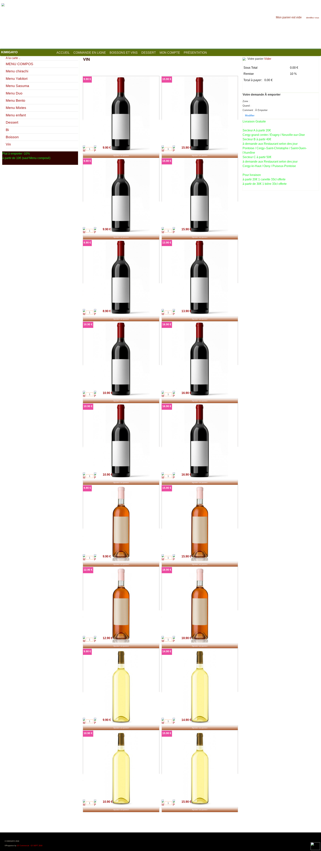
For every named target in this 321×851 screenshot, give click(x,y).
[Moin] (84, 149)
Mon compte (170, 52)
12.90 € (88, 569)
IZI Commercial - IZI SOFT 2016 (29, 846)
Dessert (148, 52)
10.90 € (88, 324)
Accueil (63, 52)
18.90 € (166, 569)
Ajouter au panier (121, 155)
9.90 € (87, 79)
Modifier (249, 115)
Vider (267, 58)
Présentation (195, 52)
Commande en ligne (89, 52)
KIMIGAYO (9, 52)
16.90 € (166, 324)
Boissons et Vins (124, 52)
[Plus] (95, 149)
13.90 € (166, 242)
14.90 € (166, 651)
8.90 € (87, 242)
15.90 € (166, 79)
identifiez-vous (312, 18)
